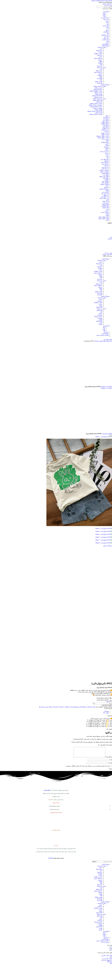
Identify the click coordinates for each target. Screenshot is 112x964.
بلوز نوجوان (99, 101)
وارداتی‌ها (99, 66)
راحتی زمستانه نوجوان (96, 106)
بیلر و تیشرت (105, 39)
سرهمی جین (105, 164)
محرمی (107, 210)
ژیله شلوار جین (105, 159)
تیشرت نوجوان (98, 92)
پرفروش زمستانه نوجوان (95, 105)
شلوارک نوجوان (104, 184)
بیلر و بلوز (106, 38)
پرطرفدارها (105, 44)
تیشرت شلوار (105, 134)
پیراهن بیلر (106, 117)
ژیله (108, 157)
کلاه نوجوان (105, 207)
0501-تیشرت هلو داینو (106, 386)
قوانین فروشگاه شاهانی (54, 806)
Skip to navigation (96, 0)
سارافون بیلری (105, 162)
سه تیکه (106, 165)
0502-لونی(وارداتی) (106, 433)
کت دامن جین (105, 193)
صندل (107, 185)
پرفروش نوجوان (97, 89)
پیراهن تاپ (106, 119)
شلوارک (100, 63)
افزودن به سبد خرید (106, 705)
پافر (108, 41)
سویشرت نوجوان (97, 108)
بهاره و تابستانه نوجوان (99, 86)
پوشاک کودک (105, 45)
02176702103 (54, 790)
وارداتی (100, 324)
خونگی (107, 148)
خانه (110, 341)
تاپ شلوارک (105, 128)
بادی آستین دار (105, 17)
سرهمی (100, 59)
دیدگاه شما (108, 757)
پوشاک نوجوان (105, 84)
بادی (101, 49)
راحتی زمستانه (98, 316)
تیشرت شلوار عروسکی (102, 136)
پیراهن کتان (105, 125)
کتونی (107, 199)
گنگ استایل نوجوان (97, 95)
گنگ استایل (99, 307)
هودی (107, 215)
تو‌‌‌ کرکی (106, 131)
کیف (107, 209)
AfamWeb (50, 858)
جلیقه (107, 140)
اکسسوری (106, 11)
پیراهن (107, 115)
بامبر (107, 22)
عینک (104, 13)
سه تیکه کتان (105, 168)
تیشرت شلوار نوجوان (103, 137)
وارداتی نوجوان (98, 97)
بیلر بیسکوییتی (105, 35)
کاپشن (107, 190)
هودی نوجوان (98, 112)
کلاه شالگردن (105, 206)
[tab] (106, 711)
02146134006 (47, 790)
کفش (103, 14)
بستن (110, 946)
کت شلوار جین (105, 196)
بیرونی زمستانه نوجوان (96, 103)
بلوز (108, 24)
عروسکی (106, 187)
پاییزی (107, 42)
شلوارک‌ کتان (105, 182)
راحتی (100, 56)
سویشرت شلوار (104, 171)
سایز (110, 700)
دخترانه (107, 150)
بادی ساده (106, 19)
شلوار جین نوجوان (104, 176)
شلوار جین (106, 175)
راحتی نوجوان (98, 94)
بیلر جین (106, 36)
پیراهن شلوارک (105, 123)
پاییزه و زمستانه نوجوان (99, 98)
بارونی (107, 21)
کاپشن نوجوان (98, 109)
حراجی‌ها (99, 55)
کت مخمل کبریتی (104, 198)
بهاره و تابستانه (101, 47)
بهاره (107, 27)
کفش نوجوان (105, 204)
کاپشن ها (99, 78)
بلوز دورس (106, 25)
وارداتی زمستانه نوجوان (95, 114)
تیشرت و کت (105, 139)
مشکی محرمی (105, 212)
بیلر (108, 33)
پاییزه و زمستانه (101, 67)
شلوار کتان (106, 178)
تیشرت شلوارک (98, 53)
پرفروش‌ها (99, 50)
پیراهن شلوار (105, 122)
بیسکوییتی (106, 31)
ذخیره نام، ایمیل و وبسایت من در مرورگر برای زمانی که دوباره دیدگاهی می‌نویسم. (88, 766)
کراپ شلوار (105, 201)
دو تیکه (107, 153)
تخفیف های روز (108, 339)
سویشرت (99, 75)
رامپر (107, 156)
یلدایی (107, 220)
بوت (108, 28)
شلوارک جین (105, 181)
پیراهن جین (106, 120)
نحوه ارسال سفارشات (54, 809)
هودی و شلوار (98, 81)
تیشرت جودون (105, 133)
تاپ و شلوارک (105, 129)
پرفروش (99, 301)
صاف (107, 701)
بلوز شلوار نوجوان (97, 100)
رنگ (110, 698)
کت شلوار (106, 195)
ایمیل (110, 762)
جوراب (107, 145)
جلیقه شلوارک (105, 142)
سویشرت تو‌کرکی (104, 170)
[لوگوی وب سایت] (102, 235)
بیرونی (107, 30)
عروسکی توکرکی (104, 189)
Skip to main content (106, 0)
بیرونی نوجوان (98, 87)
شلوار (100, 61)
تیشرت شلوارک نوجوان (96, 91)
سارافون (106, 161)
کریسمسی (106, 203)
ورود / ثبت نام (105, 942)
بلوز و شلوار (99, 70)
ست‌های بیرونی (98, 58)
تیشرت (100, 52)
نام (110, 759)
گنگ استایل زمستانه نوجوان (94, 111)
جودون (107, 143)
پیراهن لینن (106, 126)
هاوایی (107, 213)
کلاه (104, 16)
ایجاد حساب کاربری (106, 955)
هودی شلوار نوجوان (103, 218)
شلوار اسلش (105, 173)
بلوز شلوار (99, 310)
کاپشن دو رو (105, 192)
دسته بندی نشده (104, 151)
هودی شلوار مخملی (103, 217)
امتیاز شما (109, 745)
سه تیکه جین (105, 167)
